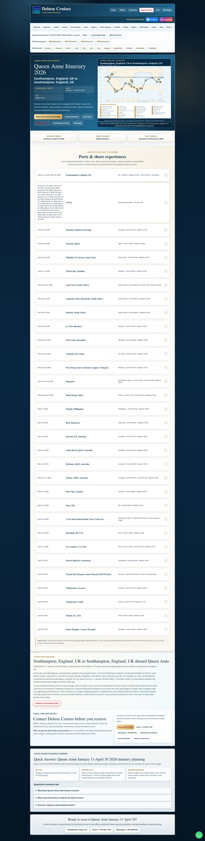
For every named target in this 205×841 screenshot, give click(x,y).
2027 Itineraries (71, 41)
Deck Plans (87, 117)
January (48, 48)
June (91, 48)
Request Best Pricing (125, 727)
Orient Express (105, 27)
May (84, 48)
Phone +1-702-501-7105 (144, 727)
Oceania (117, 27)
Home (113, 10)
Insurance (133, 10)
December (152, 48)
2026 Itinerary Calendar (148, 733)
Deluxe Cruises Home (141, 738)
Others (169, 27)
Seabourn (47, 27)
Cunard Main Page (98, 35)
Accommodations (72, 117)
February (58, 48)
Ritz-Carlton (144, 27)
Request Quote (146, 10)
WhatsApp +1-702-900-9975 (127, 733)
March (68, 48)
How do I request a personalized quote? (56, 805)
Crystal (56, 27)
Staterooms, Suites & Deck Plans (48, 117)
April (77, 48)
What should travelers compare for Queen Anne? (60, 797)
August (107, 48)
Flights (122, 10)
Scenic (154, 27)
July (98, 48)
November (141, 48)
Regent (134, 27)
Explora (94, 27)
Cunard (65, 27)
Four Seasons (75, 27)
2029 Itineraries (103, 41)
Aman (86, 27)
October (129, 48)
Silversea (36, 27)
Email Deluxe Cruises (61, 123)
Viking (125, 27)
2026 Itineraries (115, 35)
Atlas (161, 27)
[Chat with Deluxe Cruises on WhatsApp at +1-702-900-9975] (199, 835)
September (118, 48)
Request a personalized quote (47, 703)
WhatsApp (167, 10)
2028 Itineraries (87, 41)
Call (157, 10)
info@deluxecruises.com (77, 830)
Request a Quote (42, 123)
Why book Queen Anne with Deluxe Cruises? (58, 790)
